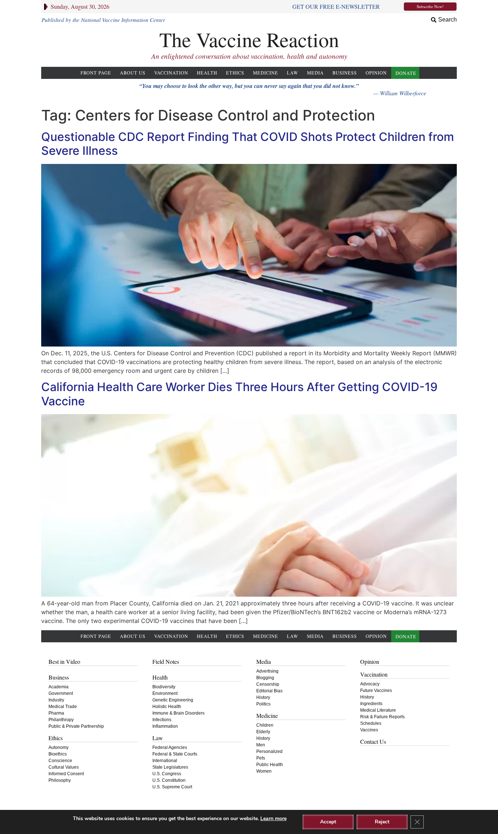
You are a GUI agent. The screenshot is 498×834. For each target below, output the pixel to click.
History (263, 697)
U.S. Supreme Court (172, 786)
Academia (58, 686)
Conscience (60, 760)
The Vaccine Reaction (249, 39)
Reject (382, 821)
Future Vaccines (376, 690)
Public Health (269, 764)
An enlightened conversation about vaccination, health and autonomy (249, 56)
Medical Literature (378, 710)
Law (292, 73)
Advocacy (370, 683)
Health (207, 73)
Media (315, 73)
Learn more (273, 818)
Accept (328, 821)
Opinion (376, 73)
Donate (406, 73)
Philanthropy (61, 719)
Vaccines (369, 729)
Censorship (267, 684)
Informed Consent (66, 773)
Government (60, 693)
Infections (161, 719)
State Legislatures (170, 767)
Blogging (265, 677)
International (164, 760)
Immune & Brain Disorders (178, 713)
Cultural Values (63, 767)
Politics (263, 704)
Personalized (269, 751)
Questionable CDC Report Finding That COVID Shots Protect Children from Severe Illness (247, 144)
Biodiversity (163, 686)
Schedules (370, 723)
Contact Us (373, 741)
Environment (165, 693)
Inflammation (165, 726)
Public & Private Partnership (76, 726)
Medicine (265, 73)
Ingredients (371, 703)
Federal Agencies (169, 747)
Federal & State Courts (174, 754)
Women (264, 771)
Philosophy (59, 780)
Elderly (263, 731)
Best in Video (64, 661)
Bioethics (57, 754)
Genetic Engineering (172, 700)
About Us (132, 73)
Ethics (235, 73)
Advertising (267, 671)
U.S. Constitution (169, 780)
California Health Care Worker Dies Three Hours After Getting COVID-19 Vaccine (239, 394)
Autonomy (58, 747)
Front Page (96, 73)
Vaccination (171, 73)
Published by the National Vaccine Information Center (103, 19)
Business (344, 73)
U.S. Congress (166, 773)
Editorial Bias (269, 690)
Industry (56, 700)
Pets (260, 758)
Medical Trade (62, 706)
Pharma (56, 713)
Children (264, 725)
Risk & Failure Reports (382, 716)
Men (260, 744)
